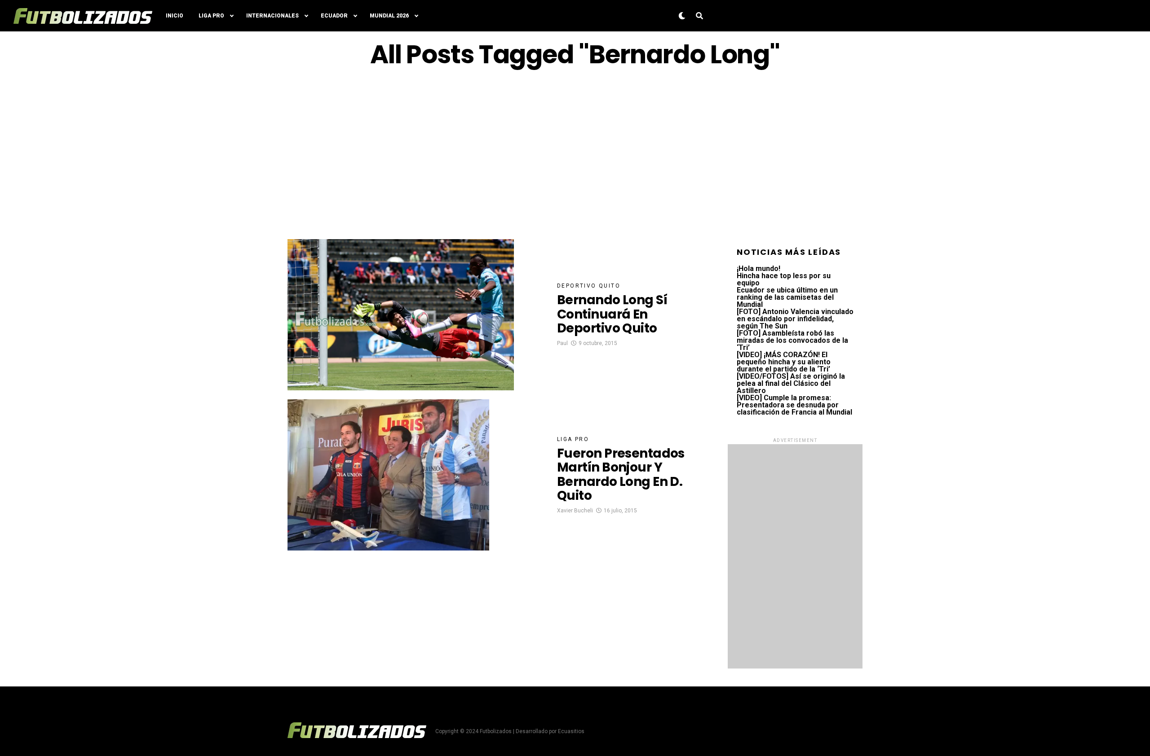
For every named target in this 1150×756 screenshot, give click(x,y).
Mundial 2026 (389, 16)
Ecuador (334, 16)
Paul (562, 343)
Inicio (174, 16)
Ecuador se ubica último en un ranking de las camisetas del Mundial (787, 297)
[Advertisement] (575, 154)
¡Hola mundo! (758, 268)
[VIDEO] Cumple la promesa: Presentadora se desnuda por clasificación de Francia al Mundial (794, 404)
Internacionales (272, 16)
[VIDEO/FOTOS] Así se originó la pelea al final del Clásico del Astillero (791, 383)
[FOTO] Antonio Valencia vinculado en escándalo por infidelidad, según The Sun (795, 318)
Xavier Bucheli (575, 510)
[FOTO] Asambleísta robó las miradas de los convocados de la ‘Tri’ (792, 340)
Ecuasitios (571, 731)
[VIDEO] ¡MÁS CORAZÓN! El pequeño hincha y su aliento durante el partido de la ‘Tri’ (784, 361)
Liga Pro (211, 16)
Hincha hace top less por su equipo (784, 279)
